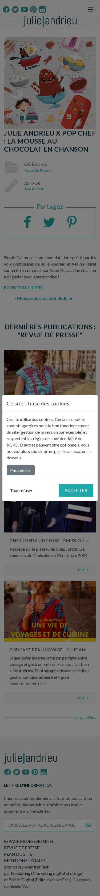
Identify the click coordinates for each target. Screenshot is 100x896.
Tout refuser (21, 490)
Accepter (76, 490)
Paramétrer (20, 470)
